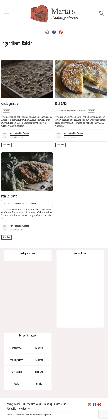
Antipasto (16, 348)
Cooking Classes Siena (55, 404)
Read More (6, 145)
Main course (16, 371)
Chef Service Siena (32, 404)
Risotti (39, 383)
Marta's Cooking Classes (19, 133)
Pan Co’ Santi (9, 196)
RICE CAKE (61, 104)
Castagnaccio (9, 104)
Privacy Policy (13, 404)
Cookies (39, 348)
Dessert (6, 111)
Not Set (39, 371)
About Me (11, 408)
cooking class (16, 360)
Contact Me (25, 408)
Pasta (16, 383)
